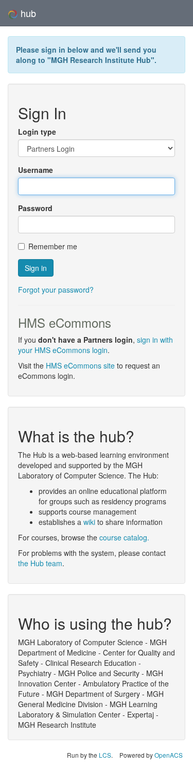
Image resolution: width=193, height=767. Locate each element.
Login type (37, 131)
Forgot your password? (56, 289)
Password (35, 208)
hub (27, 13)
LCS (105, 754)
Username (35, 170)
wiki (89, 522)
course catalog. (124, 537)
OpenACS (168, 754)
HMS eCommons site (80, 365)
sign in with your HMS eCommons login (95, 344)
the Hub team (40, 563)
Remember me (52, 246)
